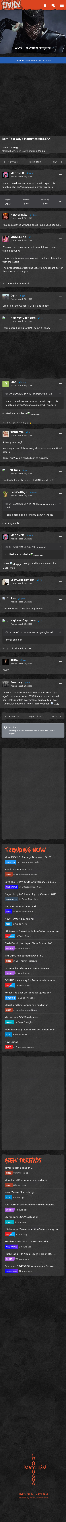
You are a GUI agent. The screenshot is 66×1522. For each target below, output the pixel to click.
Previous (13, 161)
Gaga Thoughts (30, 899)
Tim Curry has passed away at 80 (24, 955)
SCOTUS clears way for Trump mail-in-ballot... (31, 980)
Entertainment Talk (29, 862)
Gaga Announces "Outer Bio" (21, 906)
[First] (4, 161)
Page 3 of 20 (35, 161)
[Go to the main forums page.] (53, 4)
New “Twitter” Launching (19, 918)
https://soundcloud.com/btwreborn (33, 186)
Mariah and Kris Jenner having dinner (26, 1004)
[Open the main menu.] (62, 4)
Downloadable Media (33, 150)
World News (21, 923)
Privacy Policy (25, 1493)
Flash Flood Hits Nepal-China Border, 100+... (30, 943)
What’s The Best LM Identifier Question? (28, 992)
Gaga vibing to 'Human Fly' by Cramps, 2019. (31, 894)
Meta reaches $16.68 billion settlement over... (31, 1029)
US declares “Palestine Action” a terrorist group (32, 930)
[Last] (62, 161)
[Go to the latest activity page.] (45, 4)
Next (55, 161)
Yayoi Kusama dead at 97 (19, 869)
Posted (21, 176)
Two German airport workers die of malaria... (30, 1204)
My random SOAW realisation (22, 1017)
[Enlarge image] (33, 413)
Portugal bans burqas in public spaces (27, 967)
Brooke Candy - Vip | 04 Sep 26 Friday (27, 1241)
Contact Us (42, 1493)
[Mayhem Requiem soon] (33, 33)
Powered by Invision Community (33, 1497)
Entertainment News (26, 874)
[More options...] (60, 174)
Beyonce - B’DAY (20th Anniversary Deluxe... (30, 881)
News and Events (24, 911)
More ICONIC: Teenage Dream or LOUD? (28, 857)
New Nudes (11, 1041)
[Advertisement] (33, 98)
